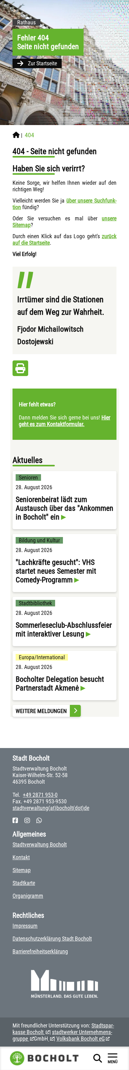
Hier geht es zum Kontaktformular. (64, 420)
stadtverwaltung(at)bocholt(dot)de (51, 808)
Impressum (25, 925)
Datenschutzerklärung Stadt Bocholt (52, 938)
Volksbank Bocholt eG (80, 1038)
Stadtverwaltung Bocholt (40, 844)
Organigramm (28, 895)
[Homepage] (16, 135)
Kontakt (21, 857)
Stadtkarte (24, 883)
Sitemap (22, 870)
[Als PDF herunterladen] (20, 370)
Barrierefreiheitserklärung (40, 951)
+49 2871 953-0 (40, 794)
